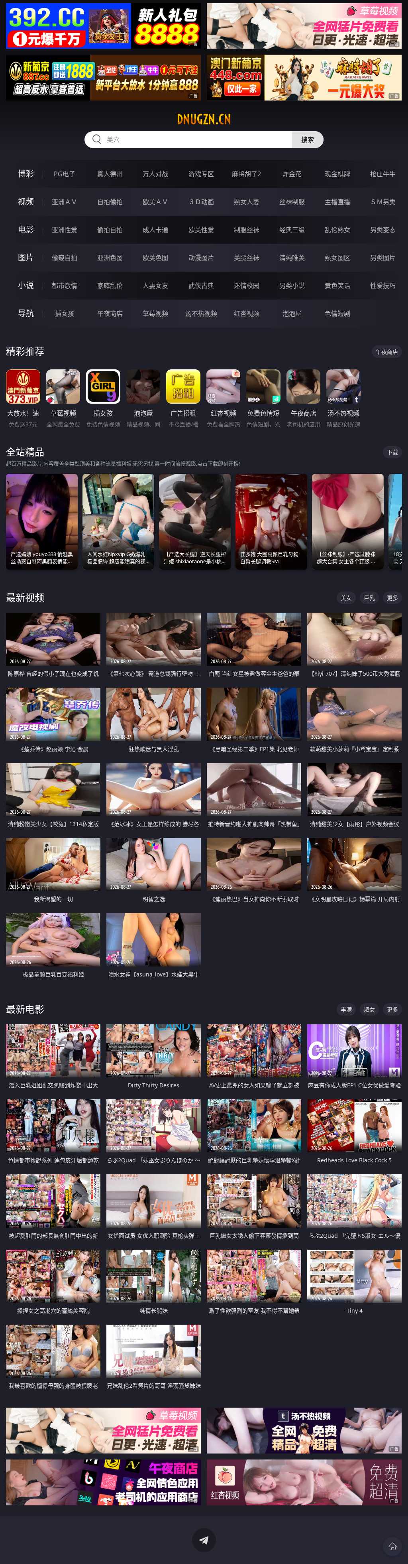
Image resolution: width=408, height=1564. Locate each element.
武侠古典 (201, 285)
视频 (26, 201)
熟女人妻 (246, 201)
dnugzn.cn (204, 119)
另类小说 (292, 285)
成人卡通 (155, 229)
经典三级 (292, 229)
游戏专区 (201, 174)
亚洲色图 (110, 257)
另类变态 (383, 229)
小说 (26, 285)
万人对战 (155, 174)
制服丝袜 (246, 229)
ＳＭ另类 (383, 201)
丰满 (346, 1009)
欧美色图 (155, 257)
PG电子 (64, 174)
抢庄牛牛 (383, 174)
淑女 (369, 1009)
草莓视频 (155, 313)
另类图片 (383, 257)
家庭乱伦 (110, 285)
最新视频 (25, 597)
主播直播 (337, 201)
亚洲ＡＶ (64, 201)
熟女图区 (337, 257)
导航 (26, 313)
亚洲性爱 (64, 229)
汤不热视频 (201, 313)
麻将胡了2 (246, 174)
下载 (392, 452)
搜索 (307, 139)
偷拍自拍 (110, 229)
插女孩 (64, 313)
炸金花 (292, 174)
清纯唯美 (292, 257)
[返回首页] (392, 1546)
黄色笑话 (337, 285)
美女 (346, 598)
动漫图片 (201, 257)
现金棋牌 (337, 174)
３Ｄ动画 (201, 201)
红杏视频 (246, 313)
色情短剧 (337, 313)
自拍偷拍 (110, 201)
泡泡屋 (292, 313)
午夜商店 (110, 313)
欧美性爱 (201, 229)
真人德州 (110, 174)
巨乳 (369, 598)
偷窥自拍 (64, 257)
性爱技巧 (383, 285)
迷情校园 (246, 285)
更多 (392, 598)
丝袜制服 (292, 201)
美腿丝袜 (246, 257)
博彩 (26, 173)
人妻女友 (155, 285)
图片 (26, 257)
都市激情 (64, 285)
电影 (26, 229)
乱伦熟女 (337, 229)
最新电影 (25, 1009)
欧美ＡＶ (155, 201)
